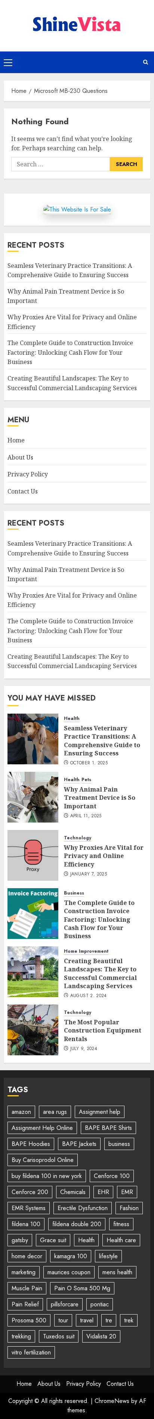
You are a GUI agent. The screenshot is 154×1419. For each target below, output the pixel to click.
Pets (86, 780)
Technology (77, 838)
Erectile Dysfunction (83, 1208)
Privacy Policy (27, 474)
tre (108, 1320)
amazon (21, 1112)
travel (86, 1320)
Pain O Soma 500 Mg (82, 1288)
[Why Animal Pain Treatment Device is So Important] (32, 797)
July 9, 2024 (83, 1049)
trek (128, 1320)
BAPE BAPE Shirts (108, 1128)
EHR (103, 1192)
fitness (121, 1224)
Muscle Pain (27, 1288)
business (119, 1144)
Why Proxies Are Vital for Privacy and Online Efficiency (104, 855)
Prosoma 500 (29, 1320)
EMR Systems (29, 1208)
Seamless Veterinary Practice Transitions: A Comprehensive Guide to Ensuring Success (102, 740)
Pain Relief (25, 1304)
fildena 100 (26, 1224)
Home (16, 440)
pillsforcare (64, 1304)
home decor (27, 1256)
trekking (21, 1336)
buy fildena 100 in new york (47, 1176)
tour (63, 1320)
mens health (117, 1272)
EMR (127, 1192)
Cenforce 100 (112, 1176)
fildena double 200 (76, 1224)
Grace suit (53, 1240)
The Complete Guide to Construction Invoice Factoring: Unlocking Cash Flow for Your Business (70, 352)
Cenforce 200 (30, 1192)
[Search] (145, 62)
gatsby (20, 1240)
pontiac (99, 1304)
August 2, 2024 (88, 996)
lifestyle (108, 1256)
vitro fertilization (31, 1352)
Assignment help (99, 1112)
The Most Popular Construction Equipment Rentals (102, 1030)
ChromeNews (112, 1401)
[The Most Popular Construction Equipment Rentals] (32, 1030)
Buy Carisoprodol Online (43, 1160)
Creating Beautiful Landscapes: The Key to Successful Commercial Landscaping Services (72, 661)
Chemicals (73, 1192)
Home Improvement (86, 951)
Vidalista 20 (101, 1336)
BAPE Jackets (79, 1144)
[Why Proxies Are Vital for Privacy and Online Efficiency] (32, 855)
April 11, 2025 (86, 816)
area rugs (55, 1112)
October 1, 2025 (89, 763)
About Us (20, 457)
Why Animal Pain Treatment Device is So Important (99, 797)
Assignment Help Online (42, 1128)
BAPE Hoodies (31, 1144)
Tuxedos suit (58, 1336)
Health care (121, 1240)
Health (72, 718)
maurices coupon (68, 1272)
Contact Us (22, 491)
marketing (24, 1272)
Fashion (129, 1208)
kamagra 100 (70, 1256)
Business (74, 893)
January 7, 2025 (88, 874)
